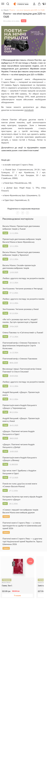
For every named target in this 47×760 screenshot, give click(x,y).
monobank (29, 110)
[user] (34, 3)
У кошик (17, 595)
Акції (6, 10)
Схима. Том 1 (7, 586)
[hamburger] (2, 3)
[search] (7, 3)
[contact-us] (44, 3)
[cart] (39, 3)
